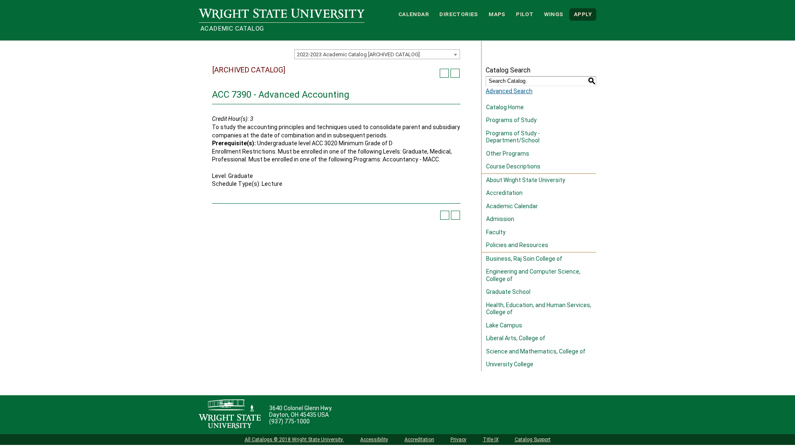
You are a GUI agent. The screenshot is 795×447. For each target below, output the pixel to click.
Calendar (413, 14)
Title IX (491, 439)
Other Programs (507, 153)
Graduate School (508, 291)
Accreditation (504, 193)
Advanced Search (509, 91)
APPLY (583, 14)
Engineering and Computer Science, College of (533, 275)
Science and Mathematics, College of (535, 351)
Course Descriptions (513, 166)
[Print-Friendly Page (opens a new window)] (444, 73)
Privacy (458, 439)
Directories (458, 14)
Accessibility (374, 439)
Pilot (524, 14)
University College (509, 364)
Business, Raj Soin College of (524, 258)
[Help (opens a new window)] (455, 73)
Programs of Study (511, 120)
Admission (500, 219)
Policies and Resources (517, 245)
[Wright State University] (230, 414)
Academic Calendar (512, 206)
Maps (497, 14)
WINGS (554, 14)
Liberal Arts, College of (515, 338)
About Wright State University (525, 180)
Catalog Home (505, 107)
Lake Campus (504, 325)
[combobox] (377, 54)
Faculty (496, 232)
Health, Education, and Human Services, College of (538, 309)
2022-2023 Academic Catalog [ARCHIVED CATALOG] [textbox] (358, 54)
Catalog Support (533, 439)
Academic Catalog (232, 28)
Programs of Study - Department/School (513, 137)
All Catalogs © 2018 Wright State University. (294, 439)
